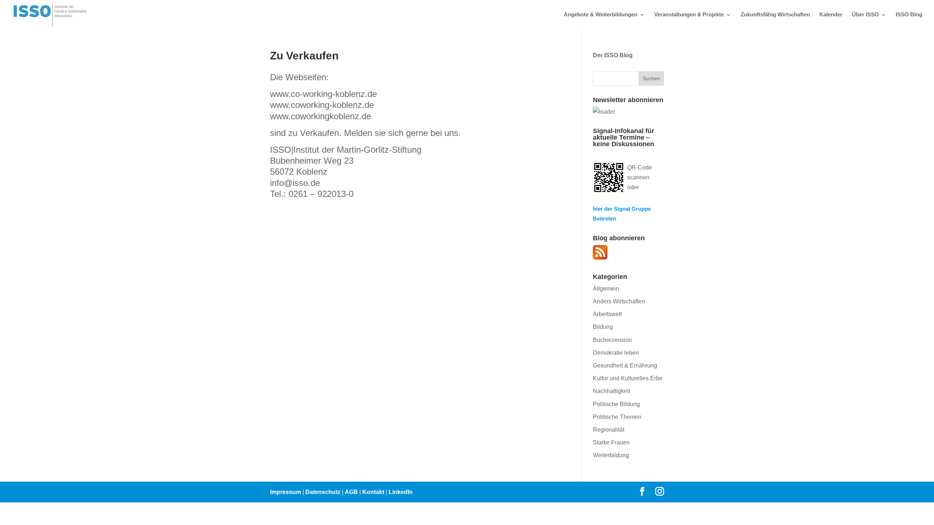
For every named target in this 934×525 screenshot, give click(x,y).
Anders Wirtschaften (619, 301)
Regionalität (608, 430)
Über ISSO (865, 15)
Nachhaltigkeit (611, 391)
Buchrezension (612, 340)
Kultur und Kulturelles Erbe (628, 378)
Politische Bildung (616, 404)
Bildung (603, 327)
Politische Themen (617, 417)
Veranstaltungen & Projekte (689, 15)
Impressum (285, 492)
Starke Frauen (611, 442)
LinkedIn (401, 492)
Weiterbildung (611, 455)
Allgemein (606, 288)
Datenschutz (322, 492)
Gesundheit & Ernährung (625, 365)
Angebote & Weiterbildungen (600, 15)
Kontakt (373, 492)
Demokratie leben (616, 353)
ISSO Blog (909, 15)
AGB (351, 492)
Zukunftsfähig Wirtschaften (775, 15)
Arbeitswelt (607, 314)
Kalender (830, 15)
